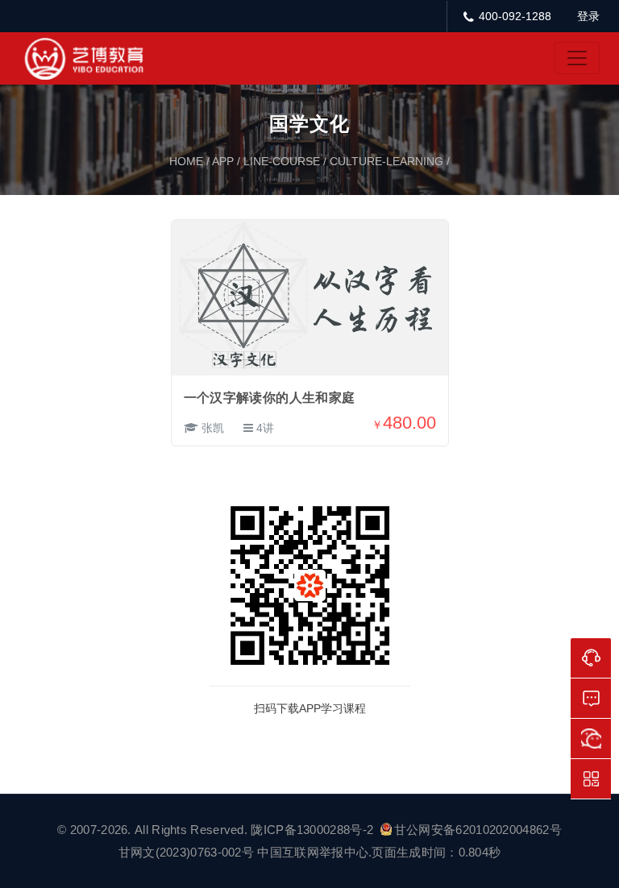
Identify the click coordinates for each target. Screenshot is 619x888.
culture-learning (386, 161)
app (223, 161)
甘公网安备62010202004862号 (478, 829)
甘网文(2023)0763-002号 (186, 852)
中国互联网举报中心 (312, 852)
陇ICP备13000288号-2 (313, 829)
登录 (588, 16)
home (186, 161)
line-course (281, 161)
